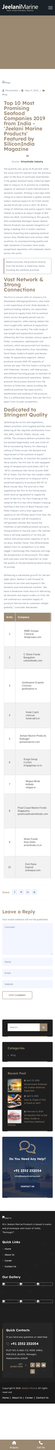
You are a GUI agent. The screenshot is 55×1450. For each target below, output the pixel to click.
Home (8, 1248)
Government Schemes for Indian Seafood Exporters (35, 1087)
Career (8, 1260)
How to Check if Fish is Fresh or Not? (35, 1101)
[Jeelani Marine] (20, 7)
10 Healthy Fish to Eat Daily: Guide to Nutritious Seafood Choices (27, 1120)
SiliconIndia (11, 90)
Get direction (16, 1365)
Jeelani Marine (29, 1388)
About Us (9, 1254)
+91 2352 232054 (24, 1343)
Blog (4, 94)
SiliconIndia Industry (32, 161)
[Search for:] (27, 1027)
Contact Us (27, 1186)
